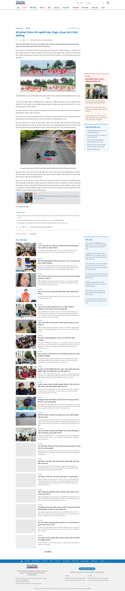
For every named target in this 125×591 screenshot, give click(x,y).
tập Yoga (75, 104)
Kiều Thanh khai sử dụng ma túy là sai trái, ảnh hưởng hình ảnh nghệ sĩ (95, 292)
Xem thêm (48, 552)
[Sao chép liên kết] (27, 40)
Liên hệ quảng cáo (87, 569)
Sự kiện (87, 76)
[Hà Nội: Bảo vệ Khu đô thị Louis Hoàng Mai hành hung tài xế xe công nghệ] (26, 450)
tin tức (103, 130)
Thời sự (35, 193)
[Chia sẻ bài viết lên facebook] (17, 40)
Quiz (103, 7)
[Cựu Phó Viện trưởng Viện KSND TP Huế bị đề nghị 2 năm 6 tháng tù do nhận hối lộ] (26, 434)
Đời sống (33, 7)
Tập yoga (33, 234)
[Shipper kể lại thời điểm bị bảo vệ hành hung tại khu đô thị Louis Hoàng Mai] (26, 403)
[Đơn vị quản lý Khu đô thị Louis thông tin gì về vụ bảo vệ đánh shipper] (26, 357)
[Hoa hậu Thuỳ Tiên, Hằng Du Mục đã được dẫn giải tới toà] (96, 91)
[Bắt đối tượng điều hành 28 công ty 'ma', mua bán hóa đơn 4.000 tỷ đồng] (26, 265)
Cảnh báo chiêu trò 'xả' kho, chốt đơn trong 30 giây (58, 477)
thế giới (97, 140)
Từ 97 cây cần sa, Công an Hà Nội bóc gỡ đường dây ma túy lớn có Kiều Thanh (96, 276)
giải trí (89, 146)
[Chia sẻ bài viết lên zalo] (20, 40)
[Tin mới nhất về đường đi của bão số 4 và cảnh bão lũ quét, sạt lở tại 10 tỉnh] (26, 526)
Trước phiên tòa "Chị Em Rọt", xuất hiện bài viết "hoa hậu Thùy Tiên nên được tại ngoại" (96, 117)
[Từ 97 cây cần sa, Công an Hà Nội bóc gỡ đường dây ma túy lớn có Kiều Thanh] (26, 249)
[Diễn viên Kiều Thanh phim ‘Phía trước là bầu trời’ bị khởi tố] (26, 326)
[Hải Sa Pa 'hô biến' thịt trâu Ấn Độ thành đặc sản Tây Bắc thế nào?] (26, 465)
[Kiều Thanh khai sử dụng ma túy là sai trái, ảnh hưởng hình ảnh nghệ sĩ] (26, 280)
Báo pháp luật (95, 149)
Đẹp (49, 7)
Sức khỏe (85, 7)
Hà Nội (67, 576)
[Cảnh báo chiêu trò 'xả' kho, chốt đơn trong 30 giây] (26, 480)
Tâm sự (56, 7)
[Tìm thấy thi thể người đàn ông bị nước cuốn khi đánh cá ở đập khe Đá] (26, 541)
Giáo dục (95, 7)
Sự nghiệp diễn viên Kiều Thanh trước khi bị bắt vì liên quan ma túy (96, 301)
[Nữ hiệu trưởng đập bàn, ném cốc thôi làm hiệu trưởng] (26, 342)
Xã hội (24, 7)
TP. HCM (89, 576)
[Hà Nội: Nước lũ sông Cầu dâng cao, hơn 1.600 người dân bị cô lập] (26, 419)
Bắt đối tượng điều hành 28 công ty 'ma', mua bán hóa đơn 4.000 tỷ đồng (95, 284)
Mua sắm (66, 7)
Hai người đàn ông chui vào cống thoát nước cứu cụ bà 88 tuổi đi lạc (40, 220)
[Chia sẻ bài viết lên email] (24, 40)
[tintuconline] (18, 8)
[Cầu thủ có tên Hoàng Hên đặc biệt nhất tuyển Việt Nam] (26, 295)
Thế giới (75, 7)
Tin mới (88, 240)
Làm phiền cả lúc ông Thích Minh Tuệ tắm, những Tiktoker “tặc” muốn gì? (42, 223)
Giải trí (42, 7)
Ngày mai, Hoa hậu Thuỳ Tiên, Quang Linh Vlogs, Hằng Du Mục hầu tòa (96, 109)
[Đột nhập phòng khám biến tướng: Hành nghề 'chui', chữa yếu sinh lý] (26, 496)
